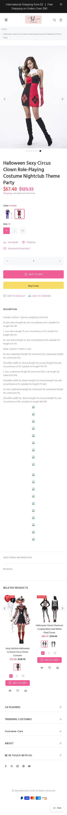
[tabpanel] (33, 97)
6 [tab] (38, 151)
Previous (5, 99)
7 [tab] (40, 151)
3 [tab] (31, 151)
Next (62, 99)
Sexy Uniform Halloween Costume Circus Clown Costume (18, 652)
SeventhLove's (22, 791)
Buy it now (33, 286)
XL (23, 231)
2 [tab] (29, 151)
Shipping (7, 193)
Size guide (13, 242)
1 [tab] (26, 151)
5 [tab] (36, 151)
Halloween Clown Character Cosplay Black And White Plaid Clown (49, 629)
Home (4, 29)
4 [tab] (33, 151)
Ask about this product (19, 248)
